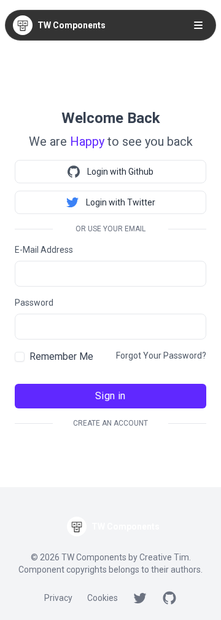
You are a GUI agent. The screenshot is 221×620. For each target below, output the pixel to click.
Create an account (110, 423)
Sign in (110, 396)
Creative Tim (164, 557)
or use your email (110, 229)
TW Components (71, 25)
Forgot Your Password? (161, 355)
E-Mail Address (44, 250)
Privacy (58, 598)
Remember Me (61, 356)
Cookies (102, 598)
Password (34, 303)
